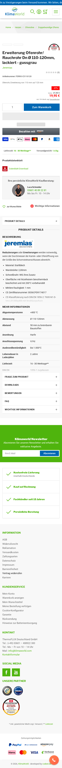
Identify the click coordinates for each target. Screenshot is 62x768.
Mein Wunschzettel (12, 602)
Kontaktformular (11, 654)
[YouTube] (16, 672)
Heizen (18, 27)
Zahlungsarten (9, 556)
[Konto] (39, 11)
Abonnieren (49, 453)
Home (8, 27)
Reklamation (9, 548)
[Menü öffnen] (56, 11)
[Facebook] (6, 672)
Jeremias (7, 67)
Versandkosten (10, 552)
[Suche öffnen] (32, 11)
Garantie (6, 614)
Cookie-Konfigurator (13, 610)
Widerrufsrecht (10, 544)
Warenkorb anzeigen (13, 597)
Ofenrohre (29, 27)
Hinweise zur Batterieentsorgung (19, 623)
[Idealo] (18, 691)
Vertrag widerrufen (12, 573)
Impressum (8, 564)
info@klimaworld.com (20, 650)
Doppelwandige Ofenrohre (50, 27)
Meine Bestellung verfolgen (16, 606)
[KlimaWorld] (31, 706)
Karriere (6, 577)
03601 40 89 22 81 (36, 190)
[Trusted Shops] (7, 691)
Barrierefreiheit (10, 569)
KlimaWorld (23, 764)
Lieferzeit (49, 724)
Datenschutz (9, 560)
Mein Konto (8, 593)
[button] (31, 116)
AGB (4, 539)
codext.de (46, 764)
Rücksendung (9, 619)
